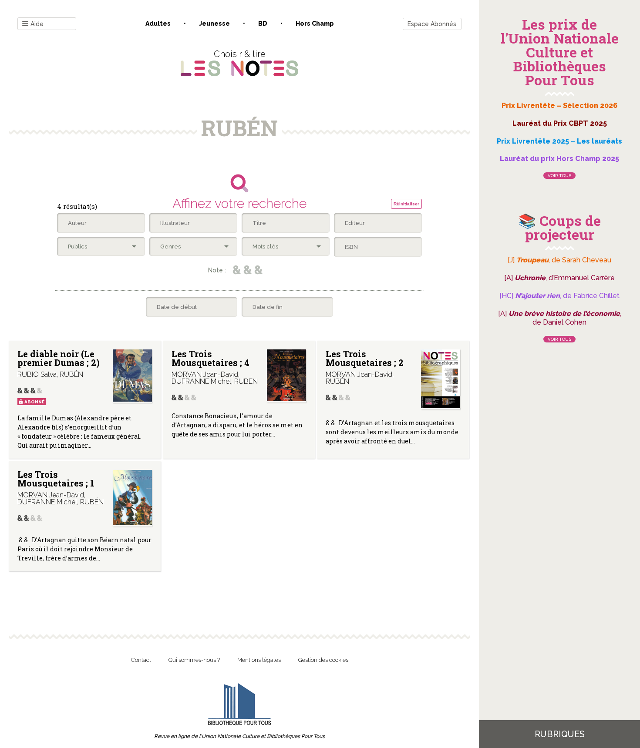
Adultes (158, 23)
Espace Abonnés (432, 23)
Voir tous (559, 175)
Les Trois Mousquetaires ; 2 (365, 358)
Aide (37, 23)
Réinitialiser (406, 203)
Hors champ (315, 23)
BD (262, 23)
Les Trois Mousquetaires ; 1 (55, 479)
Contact (141, 660)
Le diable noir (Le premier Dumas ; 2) (58, 358)
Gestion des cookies (323, 660)
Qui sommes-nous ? (194, 660)
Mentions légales (259, 660)
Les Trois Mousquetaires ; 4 (210, 358)
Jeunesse (214, 23)
